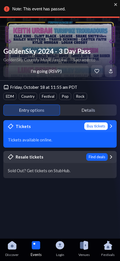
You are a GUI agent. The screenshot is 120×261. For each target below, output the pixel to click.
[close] (116, 4)
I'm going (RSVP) (46, 71)
